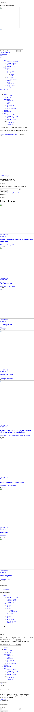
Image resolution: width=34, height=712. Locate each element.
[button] (3, 236)
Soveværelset (10, 83)
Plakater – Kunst (11, 63)
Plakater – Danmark (12, 61)
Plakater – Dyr (11, 66)
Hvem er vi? (10, 122)
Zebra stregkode (6, 576)
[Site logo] (10, 28)
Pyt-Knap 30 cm (6, 283)
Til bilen (9, 69)
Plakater (5, 596)
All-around (13, 79)
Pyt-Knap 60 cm (6, 325)
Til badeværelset (11, 85)
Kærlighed (10, 87)
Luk (1, 643)
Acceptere (3, 699)
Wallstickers (13, 76)
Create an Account (5, 693)
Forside (2, 134)
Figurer (12, 74)
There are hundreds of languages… (12, 482)
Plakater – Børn (11, 65)
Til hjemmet (10, 77)
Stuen (8, 82)
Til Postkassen (11, 71)
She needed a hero (6, 375)
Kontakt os (10, 124)
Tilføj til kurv (4, 191)
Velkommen (4, 532)
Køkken (9, 80)
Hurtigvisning (4, 234)
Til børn (9, 72)
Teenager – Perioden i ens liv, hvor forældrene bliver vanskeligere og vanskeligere (16, 431)
